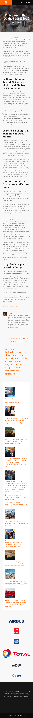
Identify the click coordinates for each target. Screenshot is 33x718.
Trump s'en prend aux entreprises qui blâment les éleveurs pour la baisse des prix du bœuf (16, 441)
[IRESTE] (6, 2)
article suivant (10, 349)
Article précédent (22, 336)
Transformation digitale (12, 306)
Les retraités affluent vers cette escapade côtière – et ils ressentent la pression (16, 523)
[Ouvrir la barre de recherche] (21, 2)
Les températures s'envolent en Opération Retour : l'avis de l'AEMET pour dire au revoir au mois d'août (16, 583)
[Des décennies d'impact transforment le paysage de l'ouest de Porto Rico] (16, 499)
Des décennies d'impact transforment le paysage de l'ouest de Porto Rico (16, 504)
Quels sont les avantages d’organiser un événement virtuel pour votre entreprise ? (15, 400)
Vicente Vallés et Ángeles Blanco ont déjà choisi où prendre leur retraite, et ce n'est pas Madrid (15, 564)
